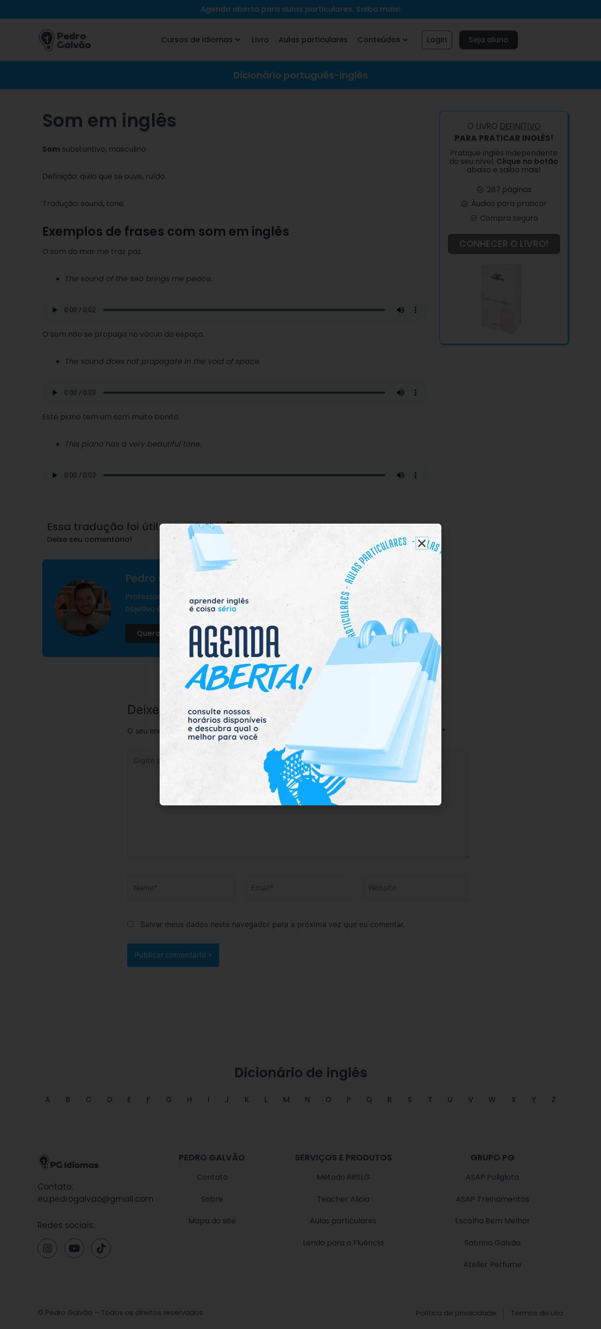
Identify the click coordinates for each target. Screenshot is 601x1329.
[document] (300, 664)
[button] (421, 543)
